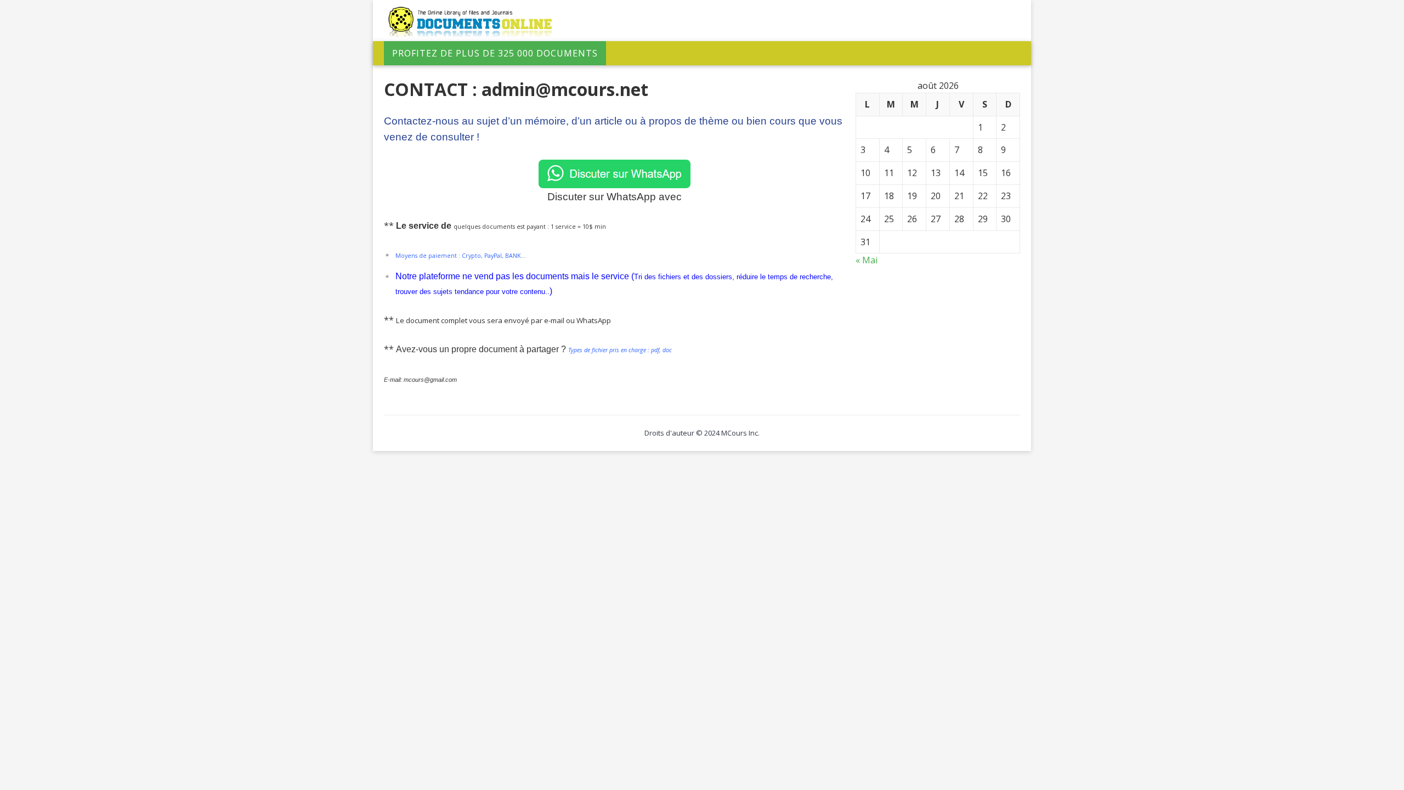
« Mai (867, 260)
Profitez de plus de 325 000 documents (495, 53)
